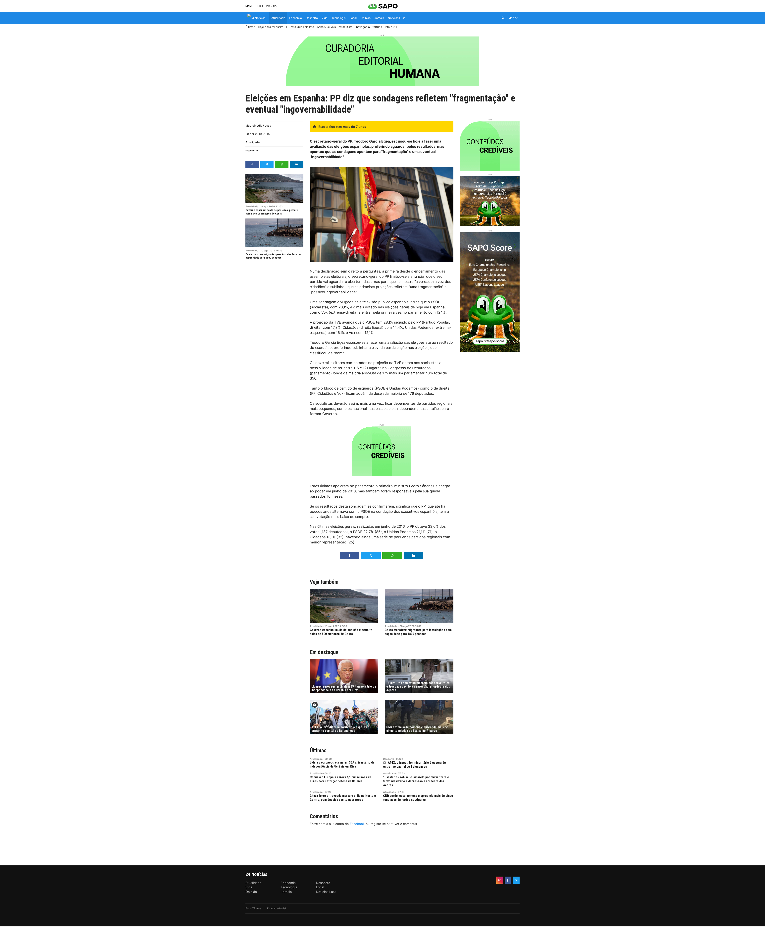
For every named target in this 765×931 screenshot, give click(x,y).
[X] (516, 880)
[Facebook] (508, 880)
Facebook (357, 824)
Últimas (318, 750)
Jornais (271, 6)
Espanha (249, 150)
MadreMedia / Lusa (258, 125)
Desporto (388, 758)
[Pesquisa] (503, 18)
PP (257, 150)
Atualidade (252, 142)
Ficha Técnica (253, 908)
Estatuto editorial (276, 908)
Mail (260, 6)
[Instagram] (499, 880)
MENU (249, 6)
